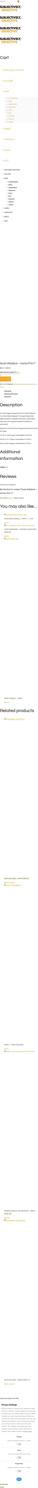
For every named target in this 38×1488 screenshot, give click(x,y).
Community (9, 139)
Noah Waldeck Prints (29, 384)
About (7, 150)
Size (1, 372)
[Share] (3, 1484)
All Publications (13, 98)
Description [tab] (7, 391)
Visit (6, 160)
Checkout (11, 116)
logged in (11, 498)
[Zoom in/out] (7, 1484)
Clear (17, 372)
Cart (9, 113)
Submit (7, 128)
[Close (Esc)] (1, 1484)
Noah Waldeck (17, 384)
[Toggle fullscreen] (5, 1484)
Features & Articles (14, 70)
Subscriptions (12, 104)
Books (10, 101)
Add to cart (5, 379)
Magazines (11, 107)
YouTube (8, 80)
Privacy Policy (27, 1431)
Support (10, 122)
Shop (6, 91)
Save (19, 1479)
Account (11, 119)
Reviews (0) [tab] (7, 396)
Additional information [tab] (11, 394)
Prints (10, 110)
